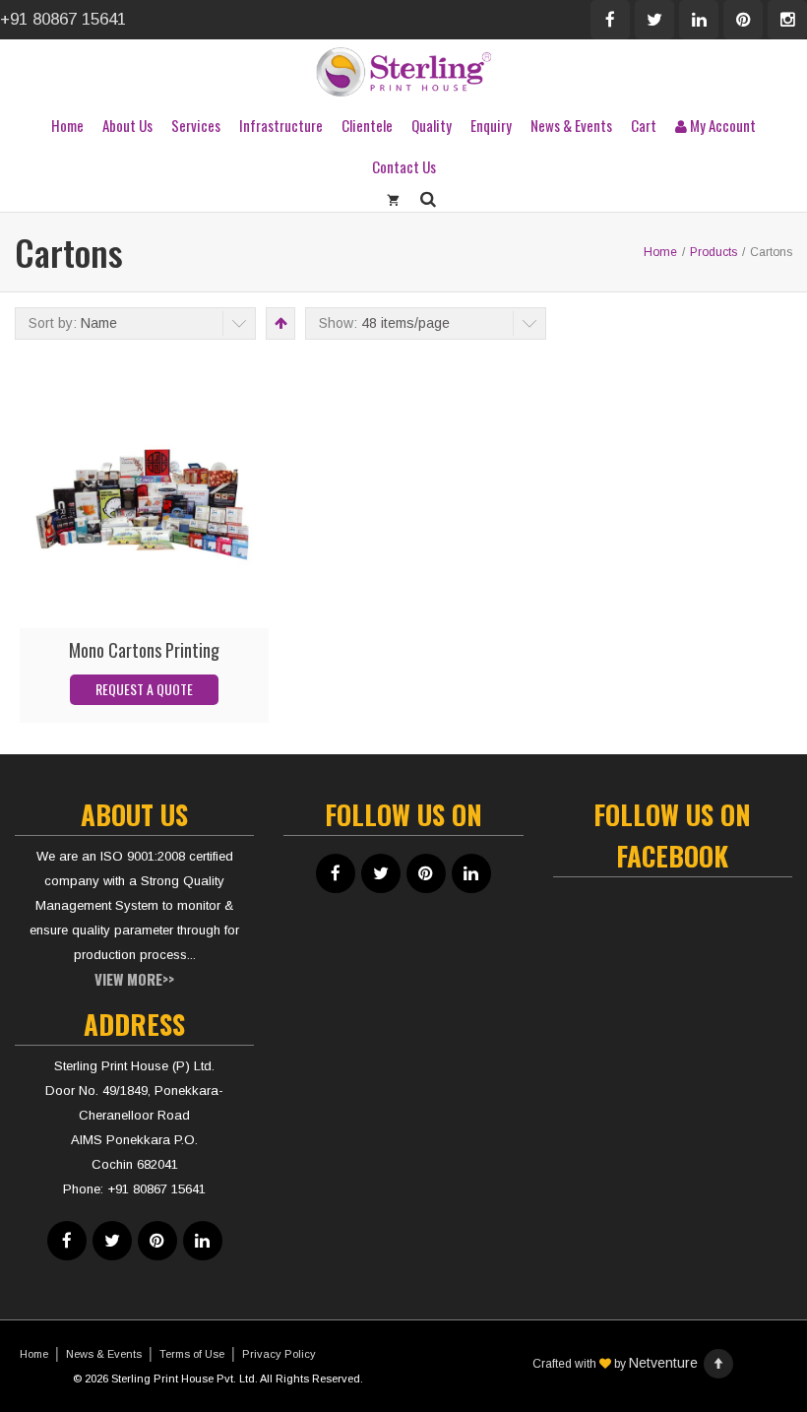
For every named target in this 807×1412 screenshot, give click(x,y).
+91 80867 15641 (63, 19)
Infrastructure (281, 125)
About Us (127, 125)
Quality (431, 125)
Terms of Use (191, 1354)
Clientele (367, 125)
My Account (721, 125)
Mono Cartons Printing (144, 650)
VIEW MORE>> (134, 979)
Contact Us (404, 166)
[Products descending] (279, 323)
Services (195, 125)
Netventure (663, 1363)
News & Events (571, 125)
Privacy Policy (279, 1354)
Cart (643, 125)
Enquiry (491, 125)
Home (67, 125)
